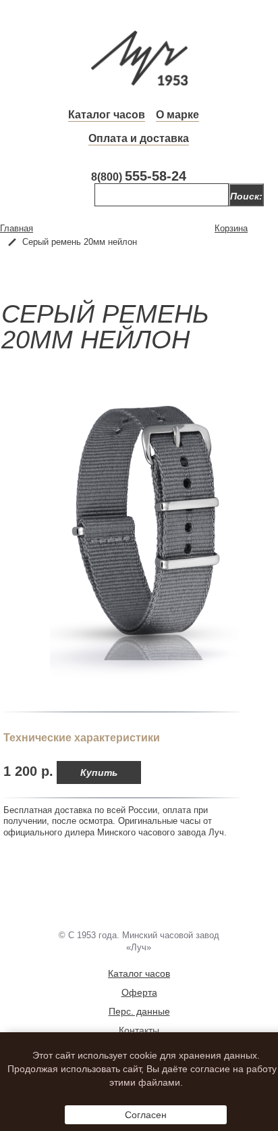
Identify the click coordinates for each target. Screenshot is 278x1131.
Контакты (139, 1030)
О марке (177, 114)
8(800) (138, 176)
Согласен (146, 1114)
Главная (16, 228)
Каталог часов (106, 114)
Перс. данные (139, 1011)
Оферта (139, 992)
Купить (98, 772)
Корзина (231, 228)
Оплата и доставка (138, 138)
